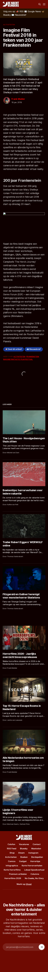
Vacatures (24, 844)
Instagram (33, 853)
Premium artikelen (18, 874)
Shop (12, 853)
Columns (35, 874)
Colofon (11, 844)
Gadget (23, 861)
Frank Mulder (18, 99)
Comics (11, 861)
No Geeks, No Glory (34, 878)
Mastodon (36, 848)
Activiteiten (9, 25)
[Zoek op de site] (39, 4)
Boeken (24, 857)
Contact (37, 844)
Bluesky (24, 848)
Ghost (29, 884)
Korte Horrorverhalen (32, 865)
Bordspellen (37, 857)
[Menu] (44, 4)
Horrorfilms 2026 (12, 878)
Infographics (12, 865)
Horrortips (35, 861)
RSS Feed (11, 848)
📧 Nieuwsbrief (34, 349)
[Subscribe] (42, 947)
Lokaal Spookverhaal (34, 870)
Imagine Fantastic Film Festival (18, 359)
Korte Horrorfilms (12, 870)
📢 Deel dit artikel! (13, 349)
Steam (21, 853)
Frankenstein (32, 356)
